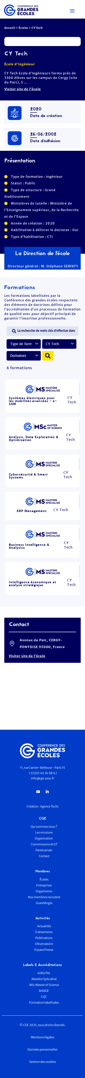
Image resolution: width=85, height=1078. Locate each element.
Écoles (23, 27)
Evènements (44, 932)
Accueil (9, 27)
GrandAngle (44, 903)
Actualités (44, 926)
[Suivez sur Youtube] (38, 791)
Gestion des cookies (42, 1062)
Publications (44, 938)
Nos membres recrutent (44, 897)
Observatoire (44, 944)
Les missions (44, 832)
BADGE (44, 991)
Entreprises (44, 885)
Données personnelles (42, 1049)
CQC (44, 997)
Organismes (44, 891)
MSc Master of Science (44, 985)
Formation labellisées (44, 1003)
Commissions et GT (44, 844)
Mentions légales (42, 1037)
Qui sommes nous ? (44, 827)
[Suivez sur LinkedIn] (47, 791)
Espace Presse (44, 950)
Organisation (44, 838)
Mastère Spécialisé (44, 979)
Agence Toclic (49, 806)
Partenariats (44, 850)
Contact (44, 856)
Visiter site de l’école (22, 89)
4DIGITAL (44, 973)
